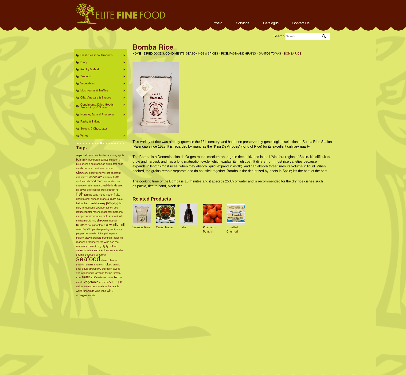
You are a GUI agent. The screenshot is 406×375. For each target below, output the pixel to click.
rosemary (81, 246)
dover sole (86, 189)
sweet (116, 268)
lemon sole (112, 207)
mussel (113, 220)
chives (85, 177)
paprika (96, 229)
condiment (96, 181)
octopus (100, 225)
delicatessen (115, 185)
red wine (104, 242)
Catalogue (271, 22)
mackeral (106, 211)
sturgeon (107, 268)
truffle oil (96, 277)
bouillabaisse (98, 163)
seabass (90, 254)
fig (117, 189)
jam (109, 203)
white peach (112, 286)
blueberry (114, 159)
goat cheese (92, 198)
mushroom (100, 220)
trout (78, 277)
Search (279, 36)
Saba (183, 227)
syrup (79, 273)
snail (78, 268)
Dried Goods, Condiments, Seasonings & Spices (181, 53)
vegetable (91, 282)
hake (120, 198)
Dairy (82, 62)
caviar (109, 168)
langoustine (88, 207)
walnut (79, 286)
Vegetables (86, 83)
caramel (88, 168)
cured (103, 185)
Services (243, 22)
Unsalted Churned (232, 229)
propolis (97, 237)
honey (100, 203)
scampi (80, 254)
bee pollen (94, 159)
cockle (80, 181)
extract (111, 189)
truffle (86, 277)
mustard (81, 225)
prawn (88, 237)
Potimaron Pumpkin (209, 229)
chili (78, 177)
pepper (80, 233)
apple (121, 155)
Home (137, 53)
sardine (103, 250)
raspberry (93, 242)
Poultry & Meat (88, 69)
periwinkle (90, 233)
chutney (107, 177)
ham (86, 203)
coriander (109, 181)
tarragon (99, 273)
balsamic (82, 159)
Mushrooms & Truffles (93, 90)
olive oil (119, 225)
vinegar (115, 281)
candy (79, 168)
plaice (107, 233)
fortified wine (91, 194)
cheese (82, 172)
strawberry (95, 268)
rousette (92, 246)
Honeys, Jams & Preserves (96, 114)
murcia (87, 220)
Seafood (84, 76)
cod (86, 181)
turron (118, 277)
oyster (87, 229)
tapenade (88, 273)
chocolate (95, 177)
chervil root (103, 172)
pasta (119, 229)
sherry (90, 264)
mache (97, 211)
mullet (79, 220)
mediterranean (94, 216)
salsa (90, 250)
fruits (117, 194)
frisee (102, 194)
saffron (113, 246)
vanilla (79, 282)
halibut (79, 203)
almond (89, 155)
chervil (93, 172)
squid (85, 268)
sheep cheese (109, 260)
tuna (103, 277)
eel (94, 189)
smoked (106, 264)
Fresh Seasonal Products (95, 55)
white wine (94, 290)
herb (93, 203)
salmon (81, 250)
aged (80, 155)
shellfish (80, 264)
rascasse (81, 242)
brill (108, 163)
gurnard (111, 198)
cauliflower (100, 168)
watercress (90, 286)
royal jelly (103, 246)
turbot (110, 277)
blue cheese (83, 163)
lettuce (80, 211)
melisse (107, 216)
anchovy (112, 155)
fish (79, 194)
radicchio (118, 237)
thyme (108, 273)
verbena (104, 282)
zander (92, 295)
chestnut (116, 172)
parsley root (108, 229)
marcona (118, 211)
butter (113, 163)
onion (79, 229)
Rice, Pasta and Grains (238, 53)
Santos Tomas (270, 53)
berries (105, 159)
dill (77, 189)
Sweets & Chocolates (94, 128)
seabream (101, 254)
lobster (88, 211)
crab (87, 185)
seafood (88, 259)
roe (117, 242)
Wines (83, 136)
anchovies (101, 155)
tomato (117, 273)
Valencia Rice (141, 227)
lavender (100, 207)
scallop (120, 250)
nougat (92, 225)
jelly (115, 203)
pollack (80, 237)
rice (112, 242)
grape (103, 198)
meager (80, 216)
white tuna (82, 290)
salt (96, 250)
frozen (109, 194)
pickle (100, 233)
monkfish (117, 216)
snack (116, 264)
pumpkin (107, 237)
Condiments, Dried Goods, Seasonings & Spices (96, 106)
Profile (217, 22)
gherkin (80, 198)
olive (109, 225)
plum (114, 233)
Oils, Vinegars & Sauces (94, 97)
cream (94, 185)
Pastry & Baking (90, 121)
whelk (101, 286)
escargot (101, 189)
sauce (111, 250)
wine (103, 290)
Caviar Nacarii (165, 227)
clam (116, 177)
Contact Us (301, 22)
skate (97, 264)
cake (120, 163)
